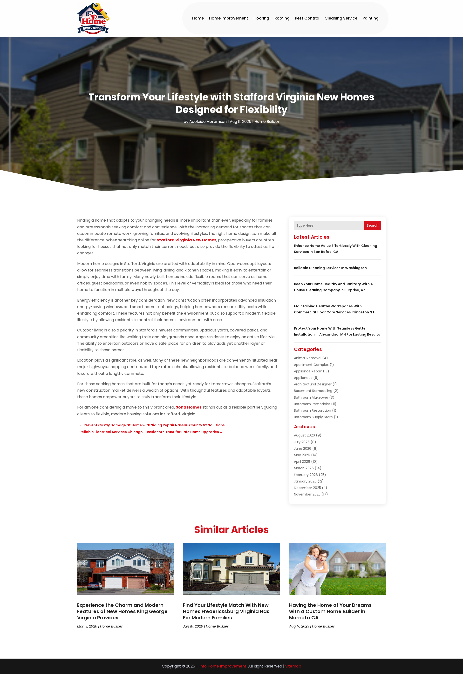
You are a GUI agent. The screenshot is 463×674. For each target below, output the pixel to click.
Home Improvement (228, 18)
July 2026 (302, 442)
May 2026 (302, 455)
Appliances (303, 377)
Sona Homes (188, 407)
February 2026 (306, 474)
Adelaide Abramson (208, 121)
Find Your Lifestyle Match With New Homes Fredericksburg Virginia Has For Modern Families (226, 611)
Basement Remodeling (313, 390)
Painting (371, 18)
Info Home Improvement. (223, 666)
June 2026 (302, 448)
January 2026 (305, 481)
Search (373, 225)
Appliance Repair (308, 371)
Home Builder (266, 121)
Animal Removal (307, 358)
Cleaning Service (341, 18)
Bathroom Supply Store (313, 417)
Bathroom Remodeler (312, 404)
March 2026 (304, 468)
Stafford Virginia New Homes (186, 240)
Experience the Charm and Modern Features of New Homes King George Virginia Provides (122, 611)
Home (198, 18)
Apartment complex (311, 364)
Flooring (261, 18)
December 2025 (307, 487)
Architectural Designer (313, 384)
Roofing (282, 18)
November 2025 (307, 494)
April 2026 (302, 461)
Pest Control (307, 18)
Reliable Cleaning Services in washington (330, 267)
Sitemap (293, 666)
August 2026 (304, 435)
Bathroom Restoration (312, 410)
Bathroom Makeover (311, 397)
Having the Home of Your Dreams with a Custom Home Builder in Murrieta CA (330, 611)
